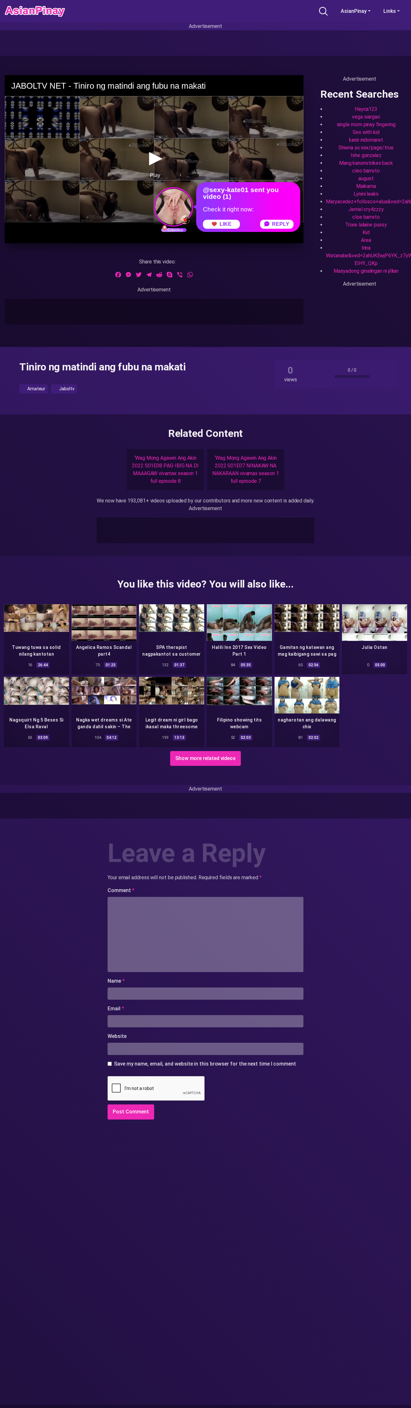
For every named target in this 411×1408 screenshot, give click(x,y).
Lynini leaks (366, 194)
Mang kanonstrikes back (366, 163)
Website (117, 1036)
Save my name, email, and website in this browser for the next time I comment (205, 1064)
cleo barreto (366, 171)
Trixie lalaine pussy (366, 225)
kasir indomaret (366, 140)
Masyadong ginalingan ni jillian (366, 271)
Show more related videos (205, 758)
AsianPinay (354, 11)
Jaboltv (66, 388)
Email (116, 1008)
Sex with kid (366, 132)
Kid (366, 232)
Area (366, 240)
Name (116, 981)
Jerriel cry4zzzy (366, 209)
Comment (121, 890)
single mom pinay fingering (366, 124)
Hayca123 (366, 109)
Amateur (35, 388)
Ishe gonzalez (366, 155)
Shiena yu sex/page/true (365, 148)
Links (389, 11)
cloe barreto (366, 217)
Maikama (366, 186)
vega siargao (366, 117)
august (366, 178)
